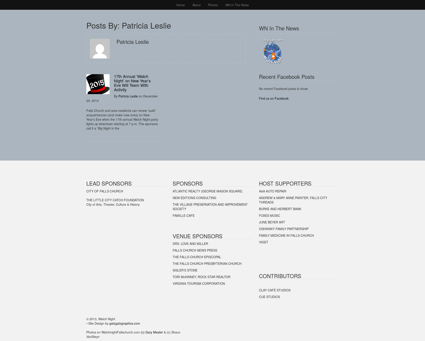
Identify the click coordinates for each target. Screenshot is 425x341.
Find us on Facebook (274, 98)
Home (180, 5)
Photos (213, 5)
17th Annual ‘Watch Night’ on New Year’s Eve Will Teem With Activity (132, 82)
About (196, 5)
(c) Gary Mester (152, 332)
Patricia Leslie (128, 96)
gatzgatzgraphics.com (124, 323)
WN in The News (237, 5)
